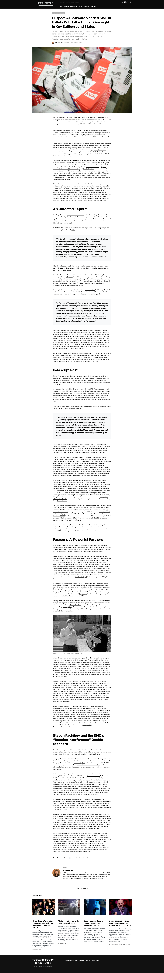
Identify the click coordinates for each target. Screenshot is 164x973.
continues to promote (73, 780)
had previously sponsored (102, 573)
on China (86, 566)
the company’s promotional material (87, 495)
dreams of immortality (76, 782)
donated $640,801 (81, 577)
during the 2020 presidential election (97, 508)
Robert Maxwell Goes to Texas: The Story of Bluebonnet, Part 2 (93, 923)
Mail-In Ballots (87, 858)
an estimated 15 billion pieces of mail (87, 482)
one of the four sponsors (97, 569)
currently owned (104, 512)
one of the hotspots (92, 167)
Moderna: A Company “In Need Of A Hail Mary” (68, 922)
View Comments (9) (82, 888)
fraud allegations (88, 169)
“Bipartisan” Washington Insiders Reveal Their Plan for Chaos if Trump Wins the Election (42, 924)
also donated (95, 666)
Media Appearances (71, 960)
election (66, 858)
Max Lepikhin (67, 607)
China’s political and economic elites (64, 569)
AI (53, 858)
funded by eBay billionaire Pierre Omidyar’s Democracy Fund (90, 693)
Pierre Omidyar (62, 501)
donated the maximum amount (87, 662)
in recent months (87, 837)
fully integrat (83, 594)
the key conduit (105, 469)
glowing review (86, 725)
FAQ (93, 960)
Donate (88, 960)
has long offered (67, 506)
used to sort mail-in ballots (76, 508)
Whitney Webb (68, 870)
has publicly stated (95, 719)
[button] (33, 4)
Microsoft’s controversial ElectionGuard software (69, 708)
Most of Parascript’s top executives (88, 765)
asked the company (100, 150)
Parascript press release (62, 406)
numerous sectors (81, 376)
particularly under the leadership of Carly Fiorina (75, 551)
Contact (81, 960)
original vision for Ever (81, 784)
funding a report (84, 486)
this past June (92, 699)
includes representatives (99, 687)
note (89, 784)
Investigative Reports (58, 13)
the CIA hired (91, 556)
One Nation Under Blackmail (95, 878)
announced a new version (75, 215)
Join (97, 960)
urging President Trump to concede (64, 573)
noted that (77, 188)
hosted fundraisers (104, 664)
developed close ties (93, 776)
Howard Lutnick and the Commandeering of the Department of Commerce (120, 923)
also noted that (90, 290)
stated (73, 230)
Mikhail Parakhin (75, 605)
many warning (77, 837)
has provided (82, 380)
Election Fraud (75, 858)
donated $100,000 (59, 516)
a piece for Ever (99, 786)
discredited (101, 833)
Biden (59, 858)
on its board (74, 697)
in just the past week (66, 721)
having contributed (78, 801)
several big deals (79, 763)
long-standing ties (101, 566)
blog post (69, 277)
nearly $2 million (61, 660)
